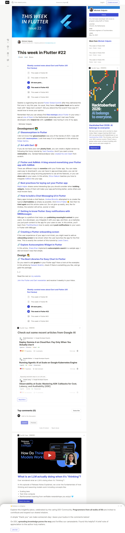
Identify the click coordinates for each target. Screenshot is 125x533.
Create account (113, 2)
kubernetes (37, 365)
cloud (34, 347)
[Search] (12, 2)
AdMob (28, 179)
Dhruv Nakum (54, 176)
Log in (102, 2)
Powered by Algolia (61, 2)
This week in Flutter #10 (97, 61)
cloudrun (28, 347)
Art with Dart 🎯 (29, 145)
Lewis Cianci (63, 240)
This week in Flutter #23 (97, 54)
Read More (22, 399)
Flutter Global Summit (52, 103)
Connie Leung (27, 379)
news (31, 57)
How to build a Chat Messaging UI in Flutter (43, 196)
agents (22, 365)
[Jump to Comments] (8, 47)
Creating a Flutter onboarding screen (40, 232)
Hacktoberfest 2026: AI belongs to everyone (101, 126)
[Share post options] (8, 66)
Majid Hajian (22, 186)
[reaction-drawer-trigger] (8, 40)
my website (35, 276)
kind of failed (61, 202)
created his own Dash (63, 154)
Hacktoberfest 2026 (95, 137)
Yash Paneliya (47, 151)
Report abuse (55, 428)
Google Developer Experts (43, 338)
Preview (33, 422)
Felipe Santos (22, 141)
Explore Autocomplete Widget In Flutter (41, 244)
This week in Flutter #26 (97, 47)
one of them (28, 117)
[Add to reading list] (8, 54)
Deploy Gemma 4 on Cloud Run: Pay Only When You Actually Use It (45, 343)
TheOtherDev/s (32, 225)
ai (38, 347)
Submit (24, 422)
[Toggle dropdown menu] (79, 328)
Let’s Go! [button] (15, 530)
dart (26, 57)
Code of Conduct (44, 428)
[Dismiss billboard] (121, 506)
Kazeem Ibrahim (37, 265)
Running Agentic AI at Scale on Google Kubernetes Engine (48, 362)
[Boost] (8, 60)
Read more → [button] (95, 148)
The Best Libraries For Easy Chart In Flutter (43, 259)
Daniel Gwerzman (28, 338)
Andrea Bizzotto (51, 199)
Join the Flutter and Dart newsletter (31, 280)
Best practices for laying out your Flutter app (44, 183)
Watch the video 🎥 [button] (25, 501)
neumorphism (32, 138)
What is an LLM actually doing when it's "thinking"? (49, 476)
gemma (22, 347)
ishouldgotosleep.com (50, 43)
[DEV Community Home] (7, 2)
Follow (104, 15)
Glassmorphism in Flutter (34, 132)
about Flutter (58, 115)
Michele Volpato (27, 41)
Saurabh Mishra (27, 358)
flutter (20, 57)
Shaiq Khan (33, 248)
